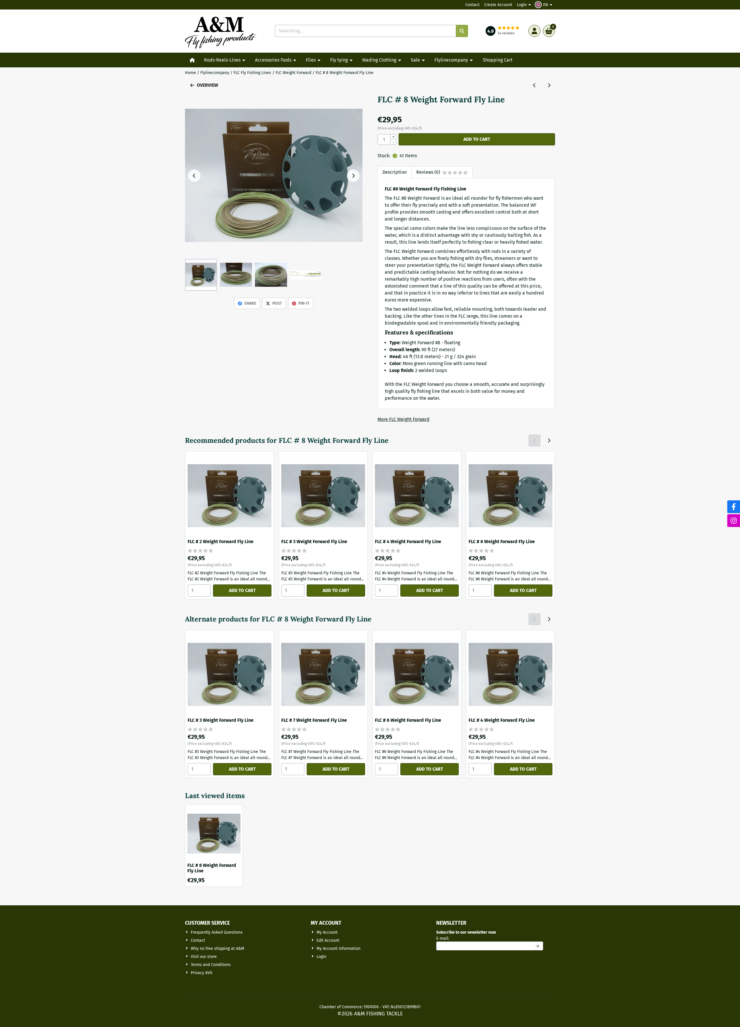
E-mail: (482, 938)
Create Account (498, 4)
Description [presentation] (394, 172)
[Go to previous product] (534, 85)
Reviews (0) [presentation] (428, 172)
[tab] (394, 172)
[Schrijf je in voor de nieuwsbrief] (537, 945)
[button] (544, 4)
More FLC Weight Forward (404, 419)
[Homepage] (192, 60)
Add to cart (476, 139)
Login (522, 4)
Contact (472, 4)
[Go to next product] (549, 85)
